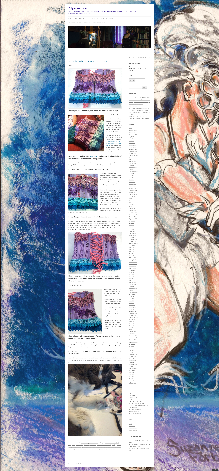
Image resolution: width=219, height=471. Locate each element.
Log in (130, 424)
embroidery (78, 447)
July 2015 (131, 346)
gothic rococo (85, 447)
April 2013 (131, 379)
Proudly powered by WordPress (75, 464)
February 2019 (132, 258)
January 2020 (132, 235)
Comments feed (133, 428)
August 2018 (132, 270)
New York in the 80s (134, 411)
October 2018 (132, 266)
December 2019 (133, 237)
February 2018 (132, 282)
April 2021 (131, 204)
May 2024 (131, 139)
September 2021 (133, 194)
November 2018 (133, 264)
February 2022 (132, 184)
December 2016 (133, 311)
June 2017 (131, 299)
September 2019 (133, 243)
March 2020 (132, 231)
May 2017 (131, 301)
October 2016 (132, 315)
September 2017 (133, 292)
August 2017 (132, 294)
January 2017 (132, 309)
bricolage (114, 445)
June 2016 (131, 323)
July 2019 (131, 247)
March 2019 (132, 256)
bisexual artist (100, 445)
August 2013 (132, 370)
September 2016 (133, 317)
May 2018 (131, 276)
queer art (118, 447)
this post (93, 156)
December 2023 (133, 149)
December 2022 (133, 165)
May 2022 (131, 178)
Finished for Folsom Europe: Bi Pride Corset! (87, 61)
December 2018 (133, 262)
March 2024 (132, 143)
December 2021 (133, 188)
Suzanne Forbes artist (90, 449)
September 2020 (133, 219)
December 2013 (133, 362)
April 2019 (131, 253)
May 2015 (131, 350)
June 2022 (131, 176)
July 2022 (131, 173)
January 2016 (132, 333)
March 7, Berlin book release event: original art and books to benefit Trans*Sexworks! (139, 104)
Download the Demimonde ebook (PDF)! (139, 57)
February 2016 (132, 331)
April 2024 (131, 141)
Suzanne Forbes (112, 449)
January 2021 (132, 210)
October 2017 (132, 290)
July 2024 (131, 137)
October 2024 (132, 132)
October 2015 (132, 340)
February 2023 (132, 161)
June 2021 (131, 200)
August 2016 (132, 319)
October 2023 (132, 153)
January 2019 (132, 260)
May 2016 (131, 325)
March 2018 (132, 280)
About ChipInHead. (80, 18)
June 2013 (131, 374)
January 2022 (132, 186)
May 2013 (131, 377)
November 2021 (133, 190)
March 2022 (132, 182)
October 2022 (132, 169)
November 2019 (133, 239)
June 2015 (131, 348)
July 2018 (131, 272)
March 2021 (132, 206)
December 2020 (133, 212)
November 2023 (133, 151)
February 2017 (132, 307)
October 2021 (132, 192)
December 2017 (133, 286)
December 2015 (133, 336)
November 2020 (133, 215)
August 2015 (132, 344)
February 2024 (132, 145)
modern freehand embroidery (97, 447)
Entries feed (132, 426)
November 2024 (133, 130)
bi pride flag (87, 445)
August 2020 (132, 221)
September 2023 (133, 155)
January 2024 (132, 147)
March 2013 (132, 381)
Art (82, 443)
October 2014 (132, 356)
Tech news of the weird (135, 413)
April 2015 (131, 352)
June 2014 (131, 358)
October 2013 (132, 366)
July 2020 (131, 223)
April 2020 (131, 229)
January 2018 (132, 284)
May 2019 (131, 251)
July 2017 (131, 297)
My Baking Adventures (135, 409)
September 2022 (133, 171)
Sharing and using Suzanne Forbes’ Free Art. (101, 18)
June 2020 (131, 225)
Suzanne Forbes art (80, 449)
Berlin (130, 399)
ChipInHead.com (77, 8)
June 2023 (131, 157)
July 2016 (131, 321)
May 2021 (131, 202)
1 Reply (70, 65)
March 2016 (132, 329)
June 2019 (131, 249)
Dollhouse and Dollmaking (136, 401)
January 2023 (132, 163)
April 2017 (131, 303)
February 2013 (132, 383)
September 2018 (133, 268)
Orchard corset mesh (110, 447)
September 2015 (133, 342)
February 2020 (132, 233)
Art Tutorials (132, 395)
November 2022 (133, 167)
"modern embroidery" (110, 443)
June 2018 (131, 274)
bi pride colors (79, 445)
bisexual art (93, 445)
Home (70, 18)
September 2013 (133, 368)
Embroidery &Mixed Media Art (90, 443)
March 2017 (132, 305)
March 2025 (132, 128)
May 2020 (131, 227)
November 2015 (133, 338)
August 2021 (132, 196)
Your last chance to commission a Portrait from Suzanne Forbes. (86, 22)
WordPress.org (133, 430)
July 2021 (131, 198)
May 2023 (131, 159)
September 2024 (133, 135)
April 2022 (131, 180)
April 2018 (131, 278)
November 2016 (133, 313)
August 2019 (132, 245)
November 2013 (133, 364)
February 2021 (132, 208)
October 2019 (132, 241)
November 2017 (133, 288)
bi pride (73, 445)
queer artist (71, 449)
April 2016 (131, 327)
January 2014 (132, 360)
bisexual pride (107, 445)
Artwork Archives (133, 397)
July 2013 (131, 372)
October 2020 (132, 217)
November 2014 (133, 354)
